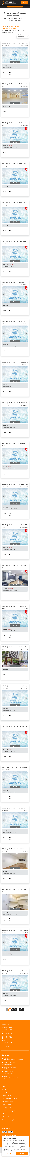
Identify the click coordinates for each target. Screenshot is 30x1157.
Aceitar (22, 1153)
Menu (25, 3)
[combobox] (22, 36)
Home (5, 26)
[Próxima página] (23, 1009)
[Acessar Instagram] (6, 1132)
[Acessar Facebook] (3, 1132)
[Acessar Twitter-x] (9, 1132)
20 (20, 1009)
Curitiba (17, 26)
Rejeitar (9, 1153)
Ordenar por (20, 34)
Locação (10, 26)
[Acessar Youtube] (11, 1132)
